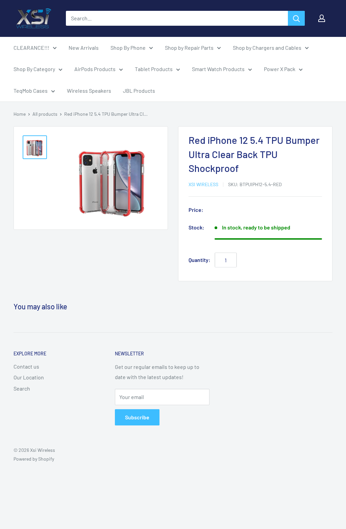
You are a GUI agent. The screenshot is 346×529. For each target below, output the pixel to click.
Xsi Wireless (203, 184)
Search (22, 388)
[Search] (296, 18)
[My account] (321, 18)
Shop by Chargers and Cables (267, 47)
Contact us (26, 366)
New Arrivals (84, 47)
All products (44, 114)
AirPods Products (95, 69)
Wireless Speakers (89, 90)
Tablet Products (154, 69)
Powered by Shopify (34, 459)
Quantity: (200, 260)
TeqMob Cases (31, 90)
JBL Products (139, 90)
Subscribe (137, 417)
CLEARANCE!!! (31, 47)
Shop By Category (34, 69)
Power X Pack (279, 69)
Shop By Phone (128, 47)
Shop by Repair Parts (189, 47)
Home (20, 114)
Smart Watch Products (218, 69)
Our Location (29, 377)
